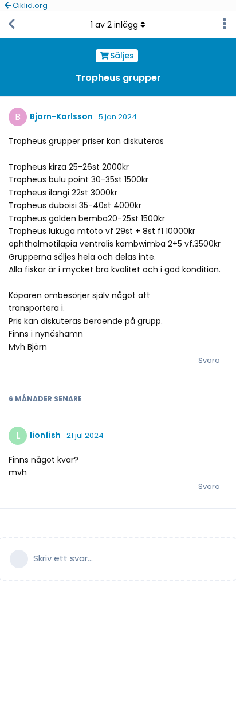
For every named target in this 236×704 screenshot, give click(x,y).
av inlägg (114, 24)
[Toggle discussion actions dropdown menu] (224, 24)
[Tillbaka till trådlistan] (11, 24)
